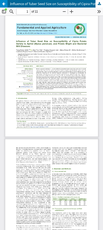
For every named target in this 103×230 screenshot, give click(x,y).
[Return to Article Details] (4, 4)
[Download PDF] (99, 4)
